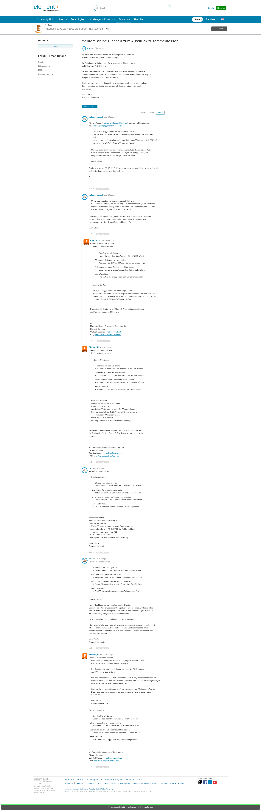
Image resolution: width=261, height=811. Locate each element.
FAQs (99, 783)
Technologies (92, 779)
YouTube (215, 782)
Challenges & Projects (112, 779)
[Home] (47, 8)
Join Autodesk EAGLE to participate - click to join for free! (130, 807)
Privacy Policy (124, 783)
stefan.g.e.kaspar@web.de (115, 123)
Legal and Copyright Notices (145, 783)
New (221, 29)
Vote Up (90, 189)
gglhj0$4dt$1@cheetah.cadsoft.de (108, 126)
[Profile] (222, 19)
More (108, 29)
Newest (160, 113)
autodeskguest (96, 117)
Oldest (143, 112)
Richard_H (95, 240)
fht (88, 48)
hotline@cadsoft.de (115, 332)
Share (55, 46)
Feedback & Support (85, 783)
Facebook (205, 782)
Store (139, 779)
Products (48, 25)
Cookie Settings (177, 783)
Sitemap (163, 783)
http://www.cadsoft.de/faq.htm (108, 335)
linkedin (210, 782)
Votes (152, 112)
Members (69, 779)
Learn (80, 779)
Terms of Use (110, 783)
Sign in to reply (89, 106)
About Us (69, 783)
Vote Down (93, 189)
